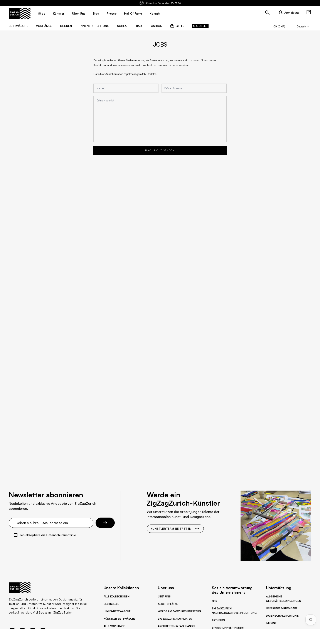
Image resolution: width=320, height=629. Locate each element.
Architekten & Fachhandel (177, 626)
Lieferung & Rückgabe (282, 608)
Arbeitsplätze (168, 603)
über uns (78, 13)
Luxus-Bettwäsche (117, 611)
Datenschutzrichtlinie (282, 615)
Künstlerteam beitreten (170, 528)
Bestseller (111, 603)
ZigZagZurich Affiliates (175, 618)
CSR (214, 601)
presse (111, 13)
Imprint (271, 623)
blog (96, 13)
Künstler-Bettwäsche (119, 618)
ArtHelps (218, 620)
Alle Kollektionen (117, 596)
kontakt (155, 13)
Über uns (164, 596)
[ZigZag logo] (19, 13)
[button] (308, 12)
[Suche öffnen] (267, 12)
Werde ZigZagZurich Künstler (180, 611)
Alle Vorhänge (114, 626)
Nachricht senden (160, 150)
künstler (58, 13)
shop (41, 13)
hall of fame (133, 13)
